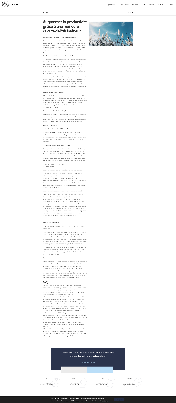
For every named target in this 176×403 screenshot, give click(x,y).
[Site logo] (10, 4)
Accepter (119, 400)
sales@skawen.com (101, 384)
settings (105, 401)
